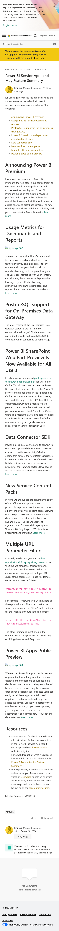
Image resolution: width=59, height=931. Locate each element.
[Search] (35, 35)
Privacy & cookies (28, 914)
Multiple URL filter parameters (27, 149)
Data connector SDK (21, 142)
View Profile (23, 836)
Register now (10, 25)
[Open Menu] (54, 44)
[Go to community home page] (20, 36)
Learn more (11, 293)
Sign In (52, 35)
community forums (39, 787)
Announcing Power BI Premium (27, 116)
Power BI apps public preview (26, 153)
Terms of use (45, 914)
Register (43, 35)
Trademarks (7, 920)
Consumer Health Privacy (41, 924)
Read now (39, 57)
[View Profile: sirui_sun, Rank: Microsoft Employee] (9, 89)
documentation (39, 747)
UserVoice (26, 776)
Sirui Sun (18, 87)
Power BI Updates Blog (14, 44)
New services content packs (25, 146)
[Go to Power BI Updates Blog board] (9, 847)
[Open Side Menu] (4, 35)
